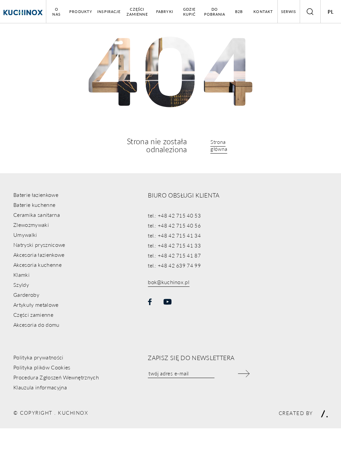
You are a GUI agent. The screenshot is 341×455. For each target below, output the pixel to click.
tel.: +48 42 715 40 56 (174, 225)
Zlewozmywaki (31, 224)
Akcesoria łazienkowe (38, 254)
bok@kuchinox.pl (168, 282)
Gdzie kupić (189, 12)
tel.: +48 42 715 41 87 (174, 255)
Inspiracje (109, 11)
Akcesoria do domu (36, 324)
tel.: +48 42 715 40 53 (174, 215)
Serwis (288, 11)
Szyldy (21, 284)
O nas (56, 12)
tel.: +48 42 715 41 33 (174, 245)
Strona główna (218, 145)
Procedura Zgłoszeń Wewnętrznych (56, 377)
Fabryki (164, 11)
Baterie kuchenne (34, 205)
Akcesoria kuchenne (37, 264)
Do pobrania (214, 12)
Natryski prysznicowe (39, 244)
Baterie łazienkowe (35, 195)
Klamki (21, 274)
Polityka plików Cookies (41, 367)
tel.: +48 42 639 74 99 (174, 265)
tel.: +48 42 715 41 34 (174, 235)
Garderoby (26, 294)
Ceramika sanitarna (36, 215)
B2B (239, 11)
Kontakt (263, 11)
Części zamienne (137, 12)
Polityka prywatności (38, 357)
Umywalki (25, 234)
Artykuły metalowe (35, 304)
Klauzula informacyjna (40, 387)
